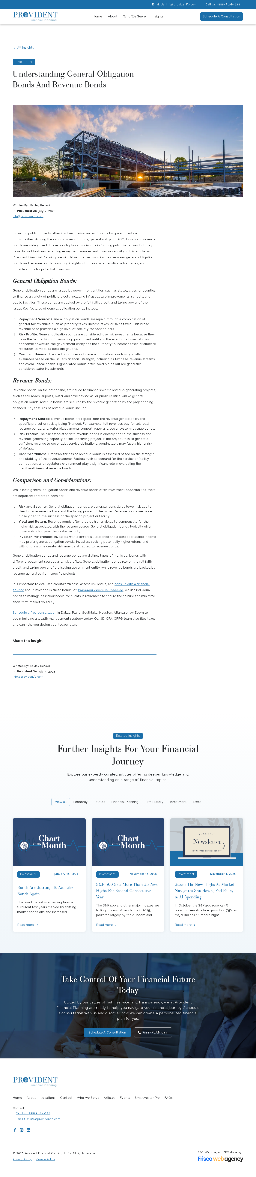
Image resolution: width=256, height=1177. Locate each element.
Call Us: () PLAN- (223, 4)
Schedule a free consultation (34, 612)
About (31, 1098)
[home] (35, 16)
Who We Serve (88, 1098)
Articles (109, 1098)
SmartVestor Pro (147, 1098)
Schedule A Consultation (221, 16)
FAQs (168, 1098)
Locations (48, 1098)
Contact (66, 1098)
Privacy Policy (22, 1159)
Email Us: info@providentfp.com (174, 4)
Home (97, 16)
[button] (112, 16)
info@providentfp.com (28, 216)
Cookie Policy (45, 1159)
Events (125, 1098)
